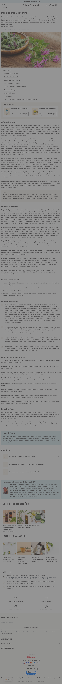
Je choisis (21, 361)
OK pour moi (40, 361)
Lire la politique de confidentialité (20, 356)
